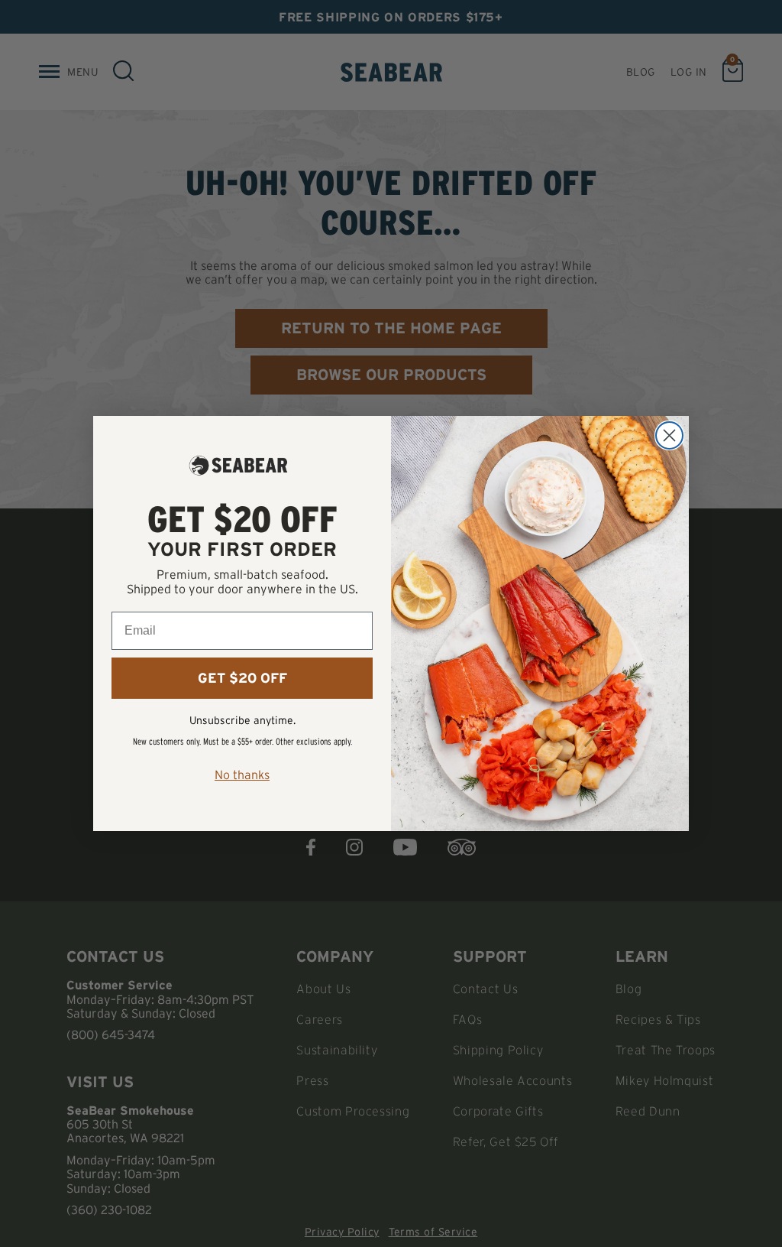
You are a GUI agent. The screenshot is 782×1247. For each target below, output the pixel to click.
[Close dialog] (669, 435)
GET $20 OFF (242, 678)
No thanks (242, 774)
